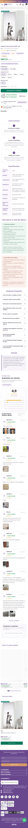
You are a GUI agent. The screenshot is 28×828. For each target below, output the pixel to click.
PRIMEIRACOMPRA (22, 102)
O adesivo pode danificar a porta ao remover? (12, 329)
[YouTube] (17, 796)
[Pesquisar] (17, 5)
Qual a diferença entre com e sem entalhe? (12, 308)
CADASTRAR (14, 764)
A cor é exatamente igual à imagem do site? (12, 341)
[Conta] (23, 5)
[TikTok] (13, 796)
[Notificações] (20, 5)
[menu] (2, 5)
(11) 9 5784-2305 (7, 790)
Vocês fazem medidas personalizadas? (9, 335)
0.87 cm (22, 74)
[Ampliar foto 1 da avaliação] (6, 431)
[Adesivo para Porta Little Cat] (12, 715)
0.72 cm (3, 74)
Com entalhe (13, 69)
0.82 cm (15, 74)
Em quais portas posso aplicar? (11, 318)
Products (7, 7)
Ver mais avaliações (14, 620)
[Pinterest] (9, 796)
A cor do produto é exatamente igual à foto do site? (13, 346)
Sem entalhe (4, 69)
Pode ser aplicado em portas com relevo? (12, 323)
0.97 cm (9, 77)
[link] (12, 680)
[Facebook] (2, 796)
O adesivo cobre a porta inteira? (11, 299)
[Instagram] (6, 796)
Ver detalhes (11, 743)
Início (2, 7)
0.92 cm (3, 77)
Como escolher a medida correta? (12, 295)
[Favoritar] (21, 703)
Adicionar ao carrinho (14, 90)
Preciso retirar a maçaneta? (10, 314)
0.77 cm (9, 74)
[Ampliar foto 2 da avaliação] (12, 431)
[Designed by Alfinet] (14, 824)
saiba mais (22, 96)
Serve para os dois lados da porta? (12, 303)
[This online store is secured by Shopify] (4, 802)
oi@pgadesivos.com (8, 792)
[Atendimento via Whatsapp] (24, 820)
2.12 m (3, 82)
